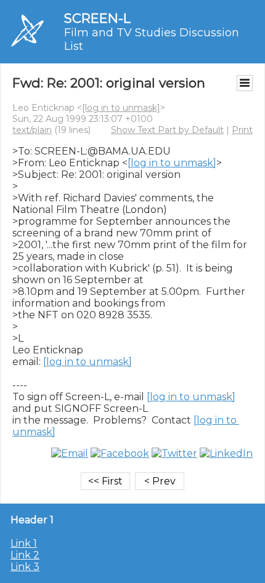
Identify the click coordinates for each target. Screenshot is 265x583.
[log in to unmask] (121, 107)
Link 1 (23, 543)
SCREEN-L (97, 18)
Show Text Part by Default (167, 129)
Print (242, 129)
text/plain (32, 129)
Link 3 (24, 567)
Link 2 (24, 555)
